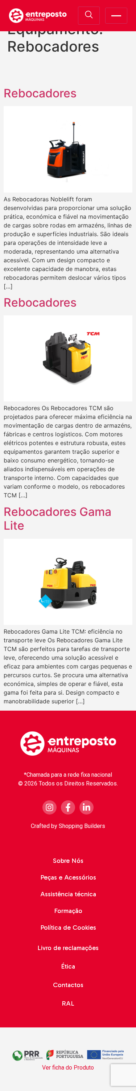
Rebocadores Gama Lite (57, 519)
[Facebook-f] (68, 807)
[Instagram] (49, 807)
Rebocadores (40, 93)
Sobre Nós (68, 861)
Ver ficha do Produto (68, 1067)
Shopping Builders (82, 826)
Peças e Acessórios (68, 877)
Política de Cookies (68, 928)
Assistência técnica (68, 894)
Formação (68, 911)
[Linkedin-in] (86, 807)
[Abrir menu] (116, 16)
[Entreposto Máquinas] (38, 15)
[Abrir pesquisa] (89, 16)
